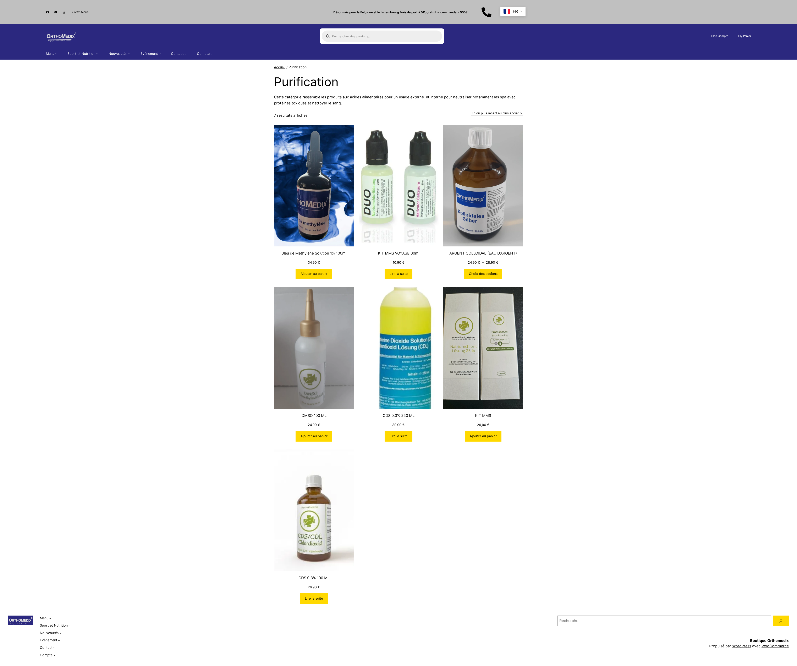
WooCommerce (775, 646)
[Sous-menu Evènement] (160, 54)
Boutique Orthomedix (769, 640)
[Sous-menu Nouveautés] (129, 54)
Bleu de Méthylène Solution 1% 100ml (313, 253)
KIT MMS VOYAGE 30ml (398, 253)
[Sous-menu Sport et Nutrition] (97, 54)
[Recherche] (781, 621)
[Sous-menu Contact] (186, 54)
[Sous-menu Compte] (211, 54)
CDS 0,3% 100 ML (314, 578)
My (740, 36)
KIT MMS (483, 415)
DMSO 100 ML (314, 415)
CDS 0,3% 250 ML (398, 415)
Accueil (279, 67)
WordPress (741, 646)
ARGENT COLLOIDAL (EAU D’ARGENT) (483, 253)
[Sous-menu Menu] (56, 54)
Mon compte (719, 36)
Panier (747, 36)
